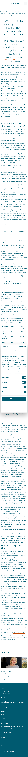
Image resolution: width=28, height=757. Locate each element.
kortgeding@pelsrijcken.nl (7, 707)
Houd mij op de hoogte (7, 732)
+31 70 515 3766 (5, 678)
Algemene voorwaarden (6, 740)
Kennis (15, 10)
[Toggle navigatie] (25, 3)
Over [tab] (23, 351)
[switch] (24, 382)
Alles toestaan (14, 399)
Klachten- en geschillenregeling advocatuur (10, 748)
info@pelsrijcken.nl (6, 693)
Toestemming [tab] (5, 351)
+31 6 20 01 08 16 (6, 705)
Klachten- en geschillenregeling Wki (8, 751)
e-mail (18, 646)
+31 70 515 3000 (5, 691)
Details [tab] (14, 351)
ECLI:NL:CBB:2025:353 (19, 632)
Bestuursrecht (7, 59)
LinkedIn (13, 646)
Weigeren (14, 409)
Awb (23, 59)
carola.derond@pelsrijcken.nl (8, 676)
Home (11, 10)
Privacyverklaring (4, 743)
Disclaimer (3, 745)
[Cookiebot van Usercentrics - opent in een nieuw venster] (19, 347)
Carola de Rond (17, 61)
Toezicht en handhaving (16, 59)
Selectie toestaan (14, 404)
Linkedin (3, 697)
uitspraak (11, 296)
